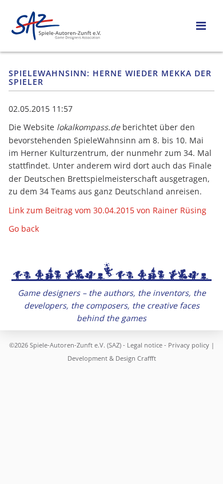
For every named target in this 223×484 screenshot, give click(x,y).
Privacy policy (188, 345)
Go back (24, 228)
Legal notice (144, 345)
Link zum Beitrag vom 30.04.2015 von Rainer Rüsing (107, 210)
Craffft (146, 358)
